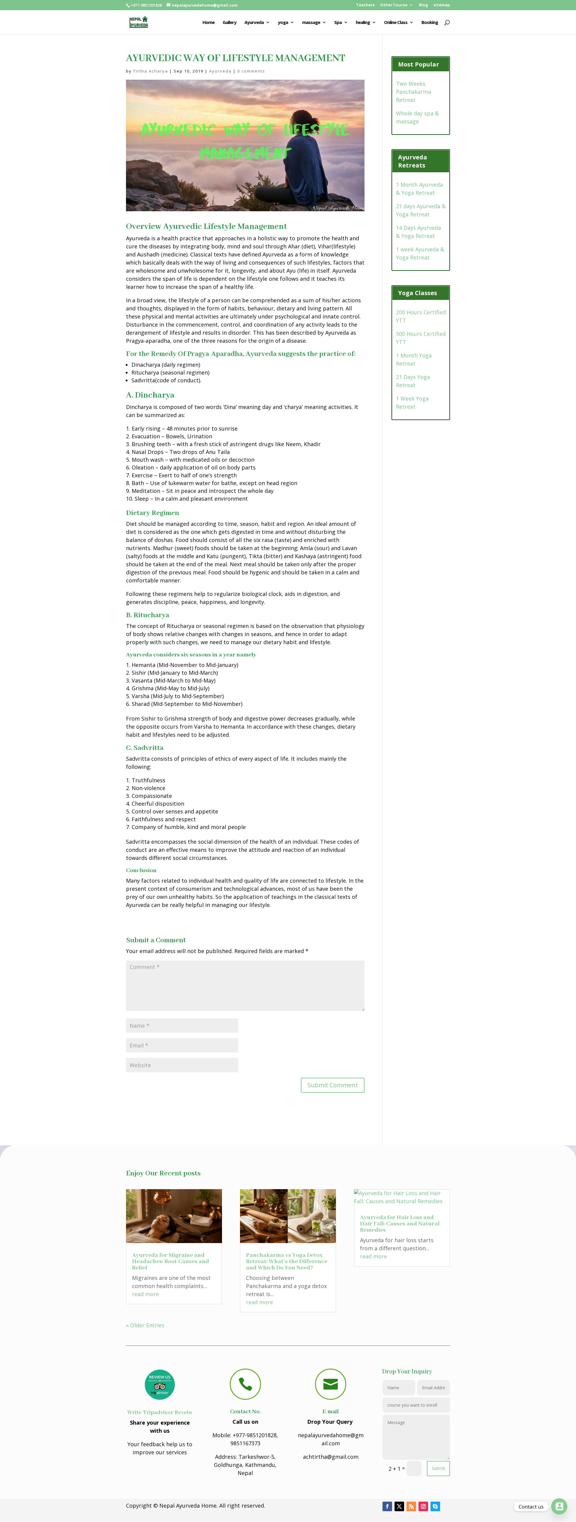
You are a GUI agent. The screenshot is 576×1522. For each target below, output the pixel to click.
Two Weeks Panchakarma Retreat (413, 91)
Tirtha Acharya (150, 71)
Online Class (395, 22)
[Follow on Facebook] (387, 1506)
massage (311, 22)
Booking (430, 22)
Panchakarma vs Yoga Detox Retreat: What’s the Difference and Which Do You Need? (286, 1261)
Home (208, 22)
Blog (423, 5)
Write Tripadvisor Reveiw (160, 1412)
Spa (338, 22)
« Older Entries (145, 1325)
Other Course (393, 5)
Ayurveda (254, 22)
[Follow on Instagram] (423, 1506)
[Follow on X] (399, 1506)
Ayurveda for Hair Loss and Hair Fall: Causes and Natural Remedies (400, 1224)
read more (145, 1294)
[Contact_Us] (559, 1506)
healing (363, 22)
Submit (438, 1468)
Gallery (229, 22)
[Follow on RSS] (411, 1506)
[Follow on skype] (435, 1506)
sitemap (442, 5)
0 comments (251, 71)
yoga (283, 22)
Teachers (365, 5)
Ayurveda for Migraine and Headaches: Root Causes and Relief (170, 1261)
